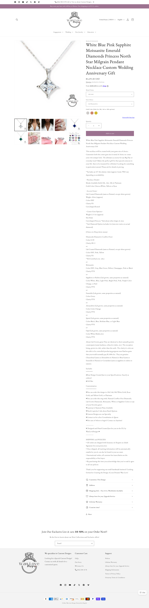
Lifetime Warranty (111, 562)
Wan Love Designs (71, 603)
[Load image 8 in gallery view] (47, 138)
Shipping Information (112, 570)
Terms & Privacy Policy (112, 574)
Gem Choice (89, 100)
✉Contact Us (79, 566)
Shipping (88, 82)
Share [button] (90, 514)
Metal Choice (90, 90)
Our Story (78, 562)
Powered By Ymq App (128, 117)
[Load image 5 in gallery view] (74, 125)
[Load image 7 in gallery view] (34, 138)
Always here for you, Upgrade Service (117, 566)
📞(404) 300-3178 (81, 570)
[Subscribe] (91, 543)
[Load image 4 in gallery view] (61, 125)
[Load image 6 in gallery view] (21, 138)
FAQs (77, 558)
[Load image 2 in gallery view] (34, 125)
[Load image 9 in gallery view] (61, 138)
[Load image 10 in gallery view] (74, 138)
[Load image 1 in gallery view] (21, 125)
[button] (17, 19)
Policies (107, 558)
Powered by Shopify (81, 603)
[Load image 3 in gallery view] (47, 125)
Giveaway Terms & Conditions (115, 577)
